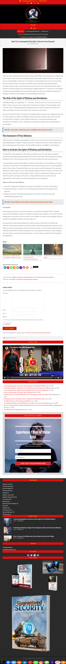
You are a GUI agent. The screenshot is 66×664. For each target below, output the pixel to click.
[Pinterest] (8, 267)
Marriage (5, 501)
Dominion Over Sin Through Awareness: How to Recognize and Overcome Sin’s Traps (28, 394)
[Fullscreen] (61, 378)
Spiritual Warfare (7, 512)
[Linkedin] (5, 267)
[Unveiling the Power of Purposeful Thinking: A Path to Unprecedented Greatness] (32, 249)
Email (4, 313)
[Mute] (58, 378)
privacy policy (35, 468)
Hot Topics (6, 499)
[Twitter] (13, 662)
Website (5, 316)
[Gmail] (57, 662)
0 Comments (20, 521)
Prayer (4, 505)
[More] (27, 267)
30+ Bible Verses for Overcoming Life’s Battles (17, 401)
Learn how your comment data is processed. (38, 333)
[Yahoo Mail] (20, 267)
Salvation (5, 508)
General (5, 493)
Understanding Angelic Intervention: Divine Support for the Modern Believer (25, 386)
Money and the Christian (9, 503)
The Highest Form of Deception (13, 409)
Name (4, 310)
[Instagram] (23, 267)
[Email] (17, 267)
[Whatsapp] (11, 267)
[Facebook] (8, 662)
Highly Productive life (8, 497)
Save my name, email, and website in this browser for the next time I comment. (24, 319)
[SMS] (47, 662)
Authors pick (6, 484)
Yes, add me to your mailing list (7, 323)
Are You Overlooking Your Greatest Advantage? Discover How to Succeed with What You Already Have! (33, 405)
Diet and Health (7, 488)
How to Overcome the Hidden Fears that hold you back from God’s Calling (25, 390)
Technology (6, 514)
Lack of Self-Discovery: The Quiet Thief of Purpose (18, 392)
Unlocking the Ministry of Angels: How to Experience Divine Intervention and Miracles (27, 388)
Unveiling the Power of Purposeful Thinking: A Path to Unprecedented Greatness (32, 257)
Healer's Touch (7, 495)
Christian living (7, 486)
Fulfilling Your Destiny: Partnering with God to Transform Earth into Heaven (32, 277)
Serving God (6, 510)
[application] (33, 362)
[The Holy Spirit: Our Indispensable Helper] (53, 249)
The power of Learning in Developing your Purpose (23, 279)
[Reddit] (14, 267)
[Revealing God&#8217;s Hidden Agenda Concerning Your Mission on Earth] (12, 249)
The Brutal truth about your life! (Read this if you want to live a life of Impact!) (26, 403)
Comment (5, 293)
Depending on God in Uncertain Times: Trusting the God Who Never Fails (24, 399)
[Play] (5, 378)
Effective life (6, 490)
